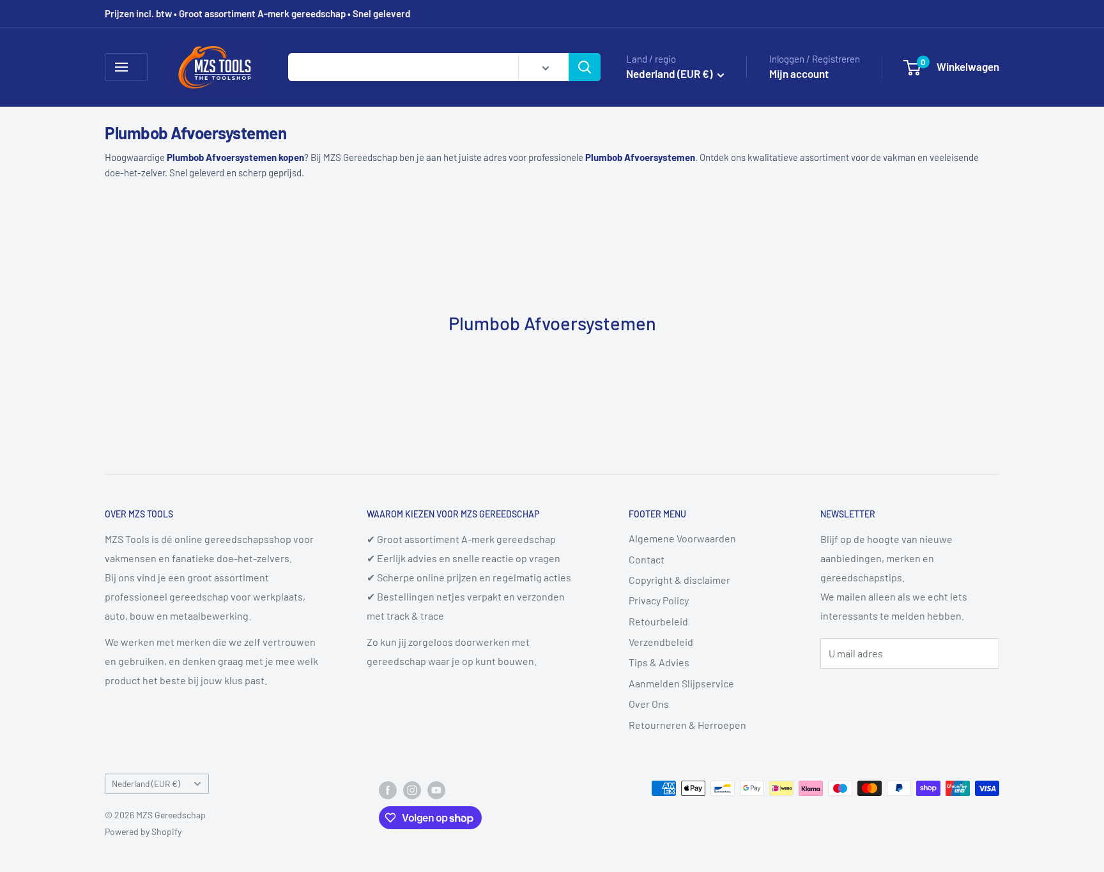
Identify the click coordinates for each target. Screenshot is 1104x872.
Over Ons (649, 704)
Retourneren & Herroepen (687, 725)
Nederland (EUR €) (146, 783)
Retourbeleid (658, 621)
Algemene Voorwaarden (682, 538)
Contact (646, 559)
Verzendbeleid (661, 642)
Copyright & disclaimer (679, 580)
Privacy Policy (659, 600)
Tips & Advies (659, 662)
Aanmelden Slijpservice (681, 683)
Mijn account (799, 73)
